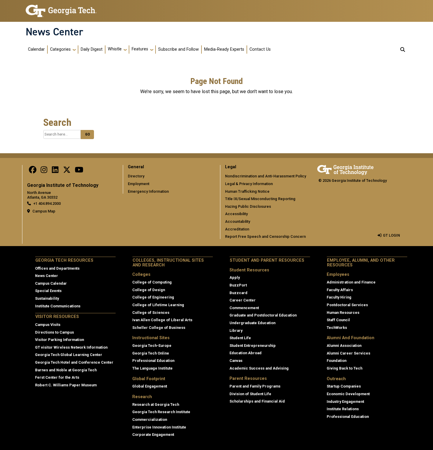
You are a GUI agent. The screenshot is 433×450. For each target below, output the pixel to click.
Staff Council (338, 320)
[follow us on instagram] (44, 171)
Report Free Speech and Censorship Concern (265, 236)
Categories (60, 49)
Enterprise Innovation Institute (159, 427)
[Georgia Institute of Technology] (61, 8)
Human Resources (343, 312)
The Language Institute (152, 368)
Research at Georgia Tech (155, 404)
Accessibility (236, 214)
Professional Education (153, 360)
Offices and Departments (57, 268)
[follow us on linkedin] (55, 171)
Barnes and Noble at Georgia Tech (66, 370)
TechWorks (337, 327)
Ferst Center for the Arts (57, 377)
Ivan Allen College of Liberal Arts (162, 320)
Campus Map (43, 211)
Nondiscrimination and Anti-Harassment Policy (265, 176)
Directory (136, 176)
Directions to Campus (54, 332)
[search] (402, 49)
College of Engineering (153, 297)
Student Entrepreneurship (252, 345)
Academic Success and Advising (259, 368)
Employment (138, 184)
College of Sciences (150, 312)
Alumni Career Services (348, 353)
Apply (234, 277)
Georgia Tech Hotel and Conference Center (74, 362)
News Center (54, 32)
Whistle (115, 49)
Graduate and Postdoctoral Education (263, 315)
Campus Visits (47, 324)
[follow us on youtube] (79, 171)
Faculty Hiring (339, 297)
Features (140, 49)
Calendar (36, 49)
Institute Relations (343, 409)
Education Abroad (245, 353)
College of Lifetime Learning (158, 305)
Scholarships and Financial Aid (257, 401)
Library (235, 330)
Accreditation (237, 229)
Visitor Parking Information (59, 339)
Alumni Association (344, 345)
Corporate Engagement (153, 434)
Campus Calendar (51, 283)
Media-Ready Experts (224, 49)
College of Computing (152, 282)
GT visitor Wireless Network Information (71, 347)
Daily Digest (92, 49)
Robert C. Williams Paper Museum (66, 385)
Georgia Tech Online (150, 353)
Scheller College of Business (158, 327)
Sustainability (47, 298)
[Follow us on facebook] (33, 171)
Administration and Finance (351, 282)
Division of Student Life (250, 394)
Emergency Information (148, 191)
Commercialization (149, 419)
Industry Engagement (345, 401)
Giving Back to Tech (344, 368)
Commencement (244, 308)
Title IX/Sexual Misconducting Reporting (260, 199)
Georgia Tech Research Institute (161, 412)
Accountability (237, 221)
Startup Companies (344, 386)
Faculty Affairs (340, 290)
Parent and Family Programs (254, 386)
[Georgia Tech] (345, 169)
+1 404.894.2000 (47, 203)
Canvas (235, 360)
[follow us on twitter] (67, 171)
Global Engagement (149, 386)
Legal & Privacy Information (249, 184)
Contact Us (260, 49)
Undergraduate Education (252, 323)
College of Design (148, 290)
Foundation (336, 360)
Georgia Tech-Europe (151, 345)
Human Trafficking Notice (247, 191)
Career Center (242, 300)
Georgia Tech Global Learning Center (68, 354)
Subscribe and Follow (178, 49)
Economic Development (348, 394)
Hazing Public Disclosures (248, 206)
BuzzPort (238, 285)
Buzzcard (238, 293)
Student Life (240, 338)
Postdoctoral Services (347, 305)
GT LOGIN (391, 235)
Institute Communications (57, 306)
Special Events (48, 291)
